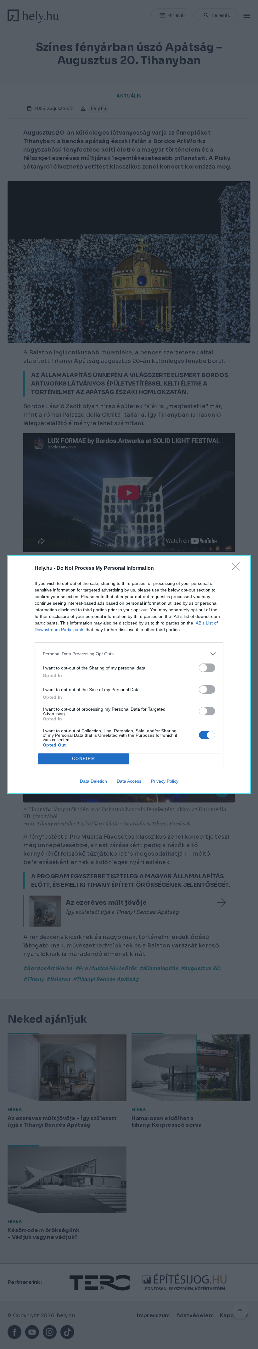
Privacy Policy (164, 781)
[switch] (207, 667)
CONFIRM (83, 758)
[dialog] (129, 674)
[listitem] (129, 654)
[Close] (238, 569)
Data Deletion (93, 781)
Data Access (129, 781)
